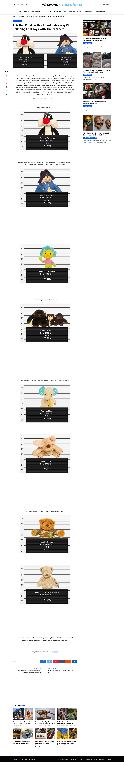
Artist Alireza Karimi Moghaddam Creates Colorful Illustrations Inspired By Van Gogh (66, 743)
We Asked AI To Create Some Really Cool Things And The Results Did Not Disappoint (22, 723)
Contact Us (108, 759)
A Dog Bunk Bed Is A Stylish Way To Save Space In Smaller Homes (22, 742)
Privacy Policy (74, 759)
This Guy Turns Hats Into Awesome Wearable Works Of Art (94, 102)
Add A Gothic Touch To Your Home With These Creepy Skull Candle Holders (96, 134)
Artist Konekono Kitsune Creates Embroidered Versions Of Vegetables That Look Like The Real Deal (44, 744)
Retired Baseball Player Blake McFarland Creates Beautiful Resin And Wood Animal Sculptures (45, 723)
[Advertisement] (45, 226)
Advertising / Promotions (90, 759)
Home (14, 16)
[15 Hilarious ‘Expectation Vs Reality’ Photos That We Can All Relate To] (97, 28)
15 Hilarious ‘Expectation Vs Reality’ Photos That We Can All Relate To (95, 39)
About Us (101, 759)
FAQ (81, 759)
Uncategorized (20, 16)
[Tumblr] (6, 86)
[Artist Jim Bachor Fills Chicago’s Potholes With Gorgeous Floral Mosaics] (97, 60)
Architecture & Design (39, 12)
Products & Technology (72, 12)
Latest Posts (88, 12)
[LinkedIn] (6, 94)
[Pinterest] (6, 83)
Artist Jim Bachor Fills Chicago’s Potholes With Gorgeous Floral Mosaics (97, 71)
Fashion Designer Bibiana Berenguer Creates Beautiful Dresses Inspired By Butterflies (66, 723)
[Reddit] (6, 90)
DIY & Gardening (55, 12)
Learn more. (55, 652)
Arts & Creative (23, 12)
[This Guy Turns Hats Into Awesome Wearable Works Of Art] (97, 91)
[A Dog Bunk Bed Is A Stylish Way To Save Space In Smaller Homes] (23, 733)
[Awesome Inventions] (62, 4)
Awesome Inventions (63, 759)
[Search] (110, 12)
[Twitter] (6, 79)
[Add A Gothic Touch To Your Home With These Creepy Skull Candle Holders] (97, 123)
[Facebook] (6, 75)
